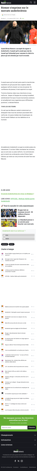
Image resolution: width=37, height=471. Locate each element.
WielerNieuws (32, 467)
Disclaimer (16, 467)
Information (6, 440)
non (7, 239)
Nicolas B (3, 18)
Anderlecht (4, 244)
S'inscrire (32, 427)
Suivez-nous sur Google (9, 14)
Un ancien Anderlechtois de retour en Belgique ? (17, 194)
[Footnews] (18, 450)
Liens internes (6, 445)
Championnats (7, 435)
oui (7, 235)
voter (22, 18)
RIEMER (11, 244)
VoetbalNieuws (24, 467)
